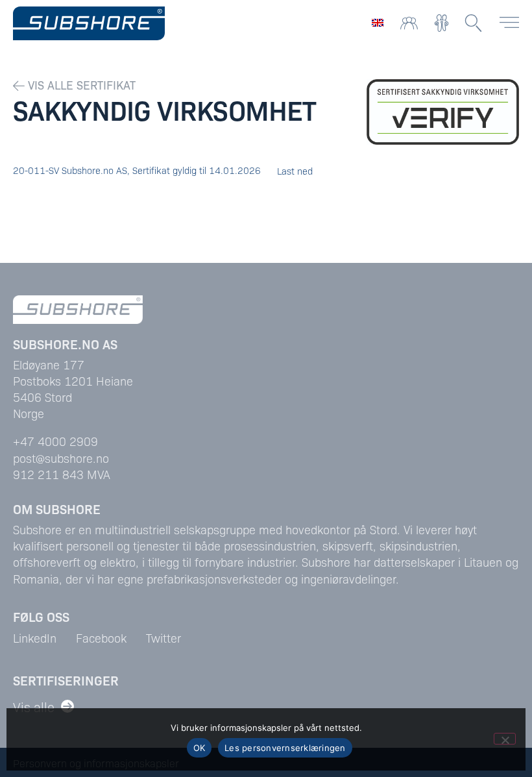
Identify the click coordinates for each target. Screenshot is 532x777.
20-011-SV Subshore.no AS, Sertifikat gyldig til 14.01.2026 (137, 170)
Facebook (101, 638)
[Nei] (505, 739)
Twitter (163, 638)
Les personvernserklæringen (285, 748)
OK (199, 748)
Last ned (295, 170)
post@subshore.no (61, 458)
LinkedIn (34, 638)
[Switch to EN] (377, 21)
